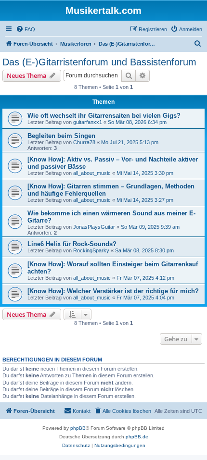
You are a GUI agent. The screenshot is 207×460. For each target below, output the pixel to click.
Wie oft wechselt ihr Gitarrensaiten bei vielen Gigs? (104, 115)
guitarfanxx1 (87, 122)
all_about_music (92, 173)
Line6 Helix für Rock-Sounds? (71, 244)
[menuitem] (25, 29)
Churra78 (84, 142)
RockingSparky (91, 250)
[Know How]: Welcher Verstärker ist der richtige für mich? (113, 291)
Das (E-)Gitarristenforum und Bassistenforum (99, 62)
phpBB (78, 428)
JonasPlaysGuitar (94, 227)
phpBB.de (137, 436)
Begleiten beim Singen (61, 135)
